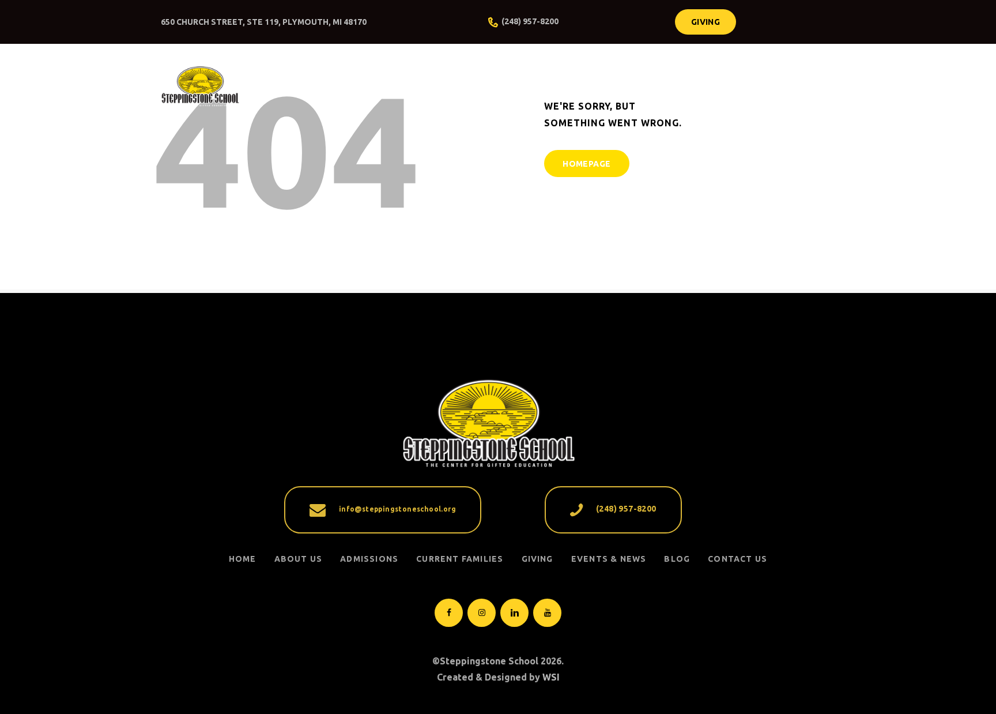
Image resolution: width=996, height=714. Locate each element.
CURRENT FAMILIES (459, 558)
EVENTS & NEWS (609, 558)
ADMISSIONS (369, 558)
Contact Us (737, 558)
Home (242, 558)
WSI (551, 677)
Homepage (586, 163)
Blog (677, 558)
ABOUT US (298, 558)
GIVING (537, 558)
